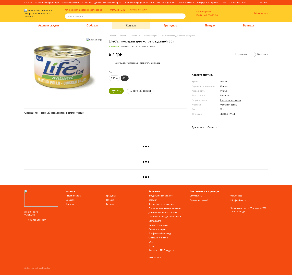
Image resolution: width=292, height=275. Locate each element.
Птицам (210, 25)
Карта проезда (237, 211)
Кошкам (131, 25)
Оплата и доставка (166, 3)
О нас (151, 246)
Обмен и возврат (186, 3)
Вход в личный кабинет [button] (161, 195)
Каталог (28, 3)
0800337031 (117, 9)
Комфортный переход (207, 3)
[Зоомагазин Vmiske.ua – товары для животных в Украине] (41, 198)
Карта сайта (155, 221)
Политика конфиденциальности (139, 3)
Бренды (248, 25)
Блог (244, 3)
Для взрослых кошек (230, 100)
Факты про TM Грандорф (161, 250)
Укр (261, 3)
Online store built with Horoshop (37, 268)
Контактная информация (47, 3)
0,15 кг (114, 78)
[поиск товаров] (183, 16)
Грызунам (170, 25)
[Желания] (241, 13)
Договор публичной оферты (107, 3)
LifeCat (223, 81)
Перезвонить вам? (138, 10)
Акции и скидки (48, 25)
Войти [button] (118, 63)
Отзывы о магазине (230, 3)
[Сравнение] (232, 13)
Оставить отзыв (147, 46)
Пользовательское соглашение (77, 3)
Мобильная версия (36, 220)
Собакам (92, 25)
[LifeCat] (94, 39)
